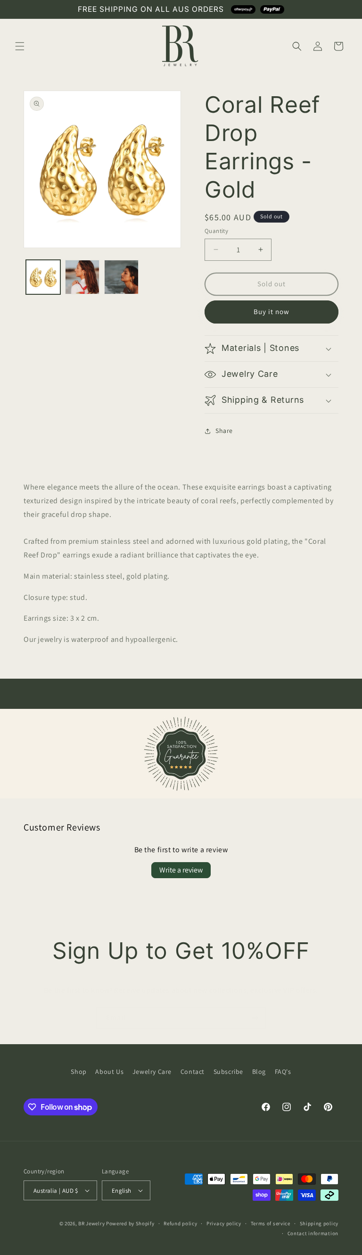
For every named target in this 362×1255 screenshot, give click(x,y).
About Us (109, 1071)
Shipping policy (319, 1223)
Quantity (216, 231)
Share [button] (224, 430)
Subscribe (228, 1071)
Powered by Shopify (130, 1223)
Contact (193, 1071)
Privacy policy (223, 1223)
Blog (259, 1071)
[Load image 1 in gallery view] (43, 277)
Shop (78, 1071)
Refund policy (180, 1223)
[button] (19, 46)
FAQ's (283, 1071)
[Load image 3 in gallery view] (121, 277)
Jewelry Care (152, 1071)
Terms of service (270, 1223)
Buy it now (271, 311)
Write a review (181, 870)
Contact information (313, 1233)
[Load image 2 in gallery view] (82, 277)
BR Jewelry (91, 1223)
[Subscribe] (255, 1018)
